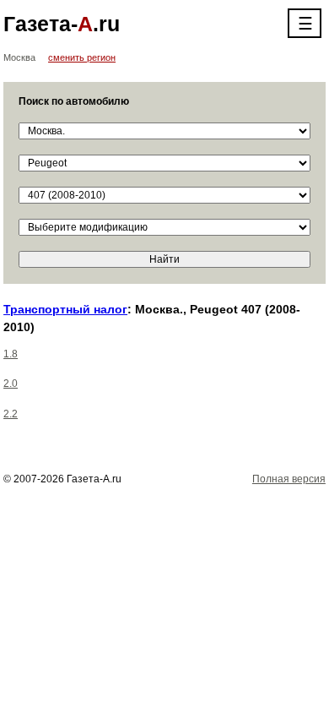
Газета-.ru (61, 23)
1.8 (10, 354)
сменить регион (82, 57)
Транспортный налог (65, 309)
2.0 (10, 383)
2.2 (10, 414)
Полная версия (289, 479)
